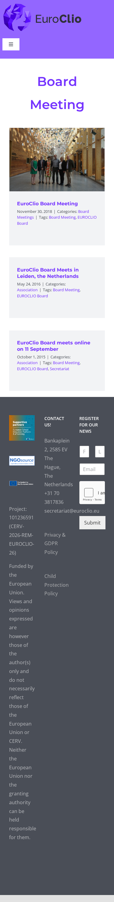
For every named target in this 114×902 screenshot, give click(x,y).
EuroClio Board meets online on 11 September (53, 346)
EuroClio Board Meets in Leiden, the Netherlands (48, 273)
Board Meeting (62, 217)
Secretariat (59, 368)
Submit (92, 522)
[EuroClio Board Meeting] (57, 159)
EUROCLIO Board (32, 296)
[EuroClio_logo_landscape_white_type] (42, 5)
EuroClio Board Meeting (47, 204)
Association (27, 289)
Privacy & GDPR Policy (55, 543)
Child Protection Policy (56, 585)
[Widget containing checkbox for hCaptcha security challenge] (92, 492)
